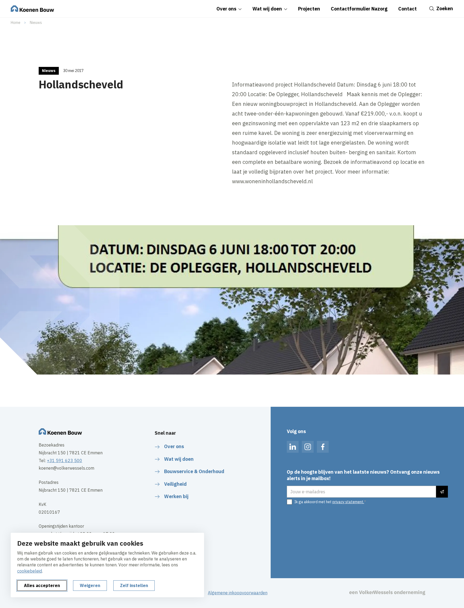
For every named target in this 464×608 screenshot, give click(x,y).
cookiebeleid (29, 571)
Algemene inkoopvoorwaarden (237, 592)
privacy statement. (348, 501)
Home (15, 22)
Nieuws (36, 22)
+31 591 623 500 (64, 460)
